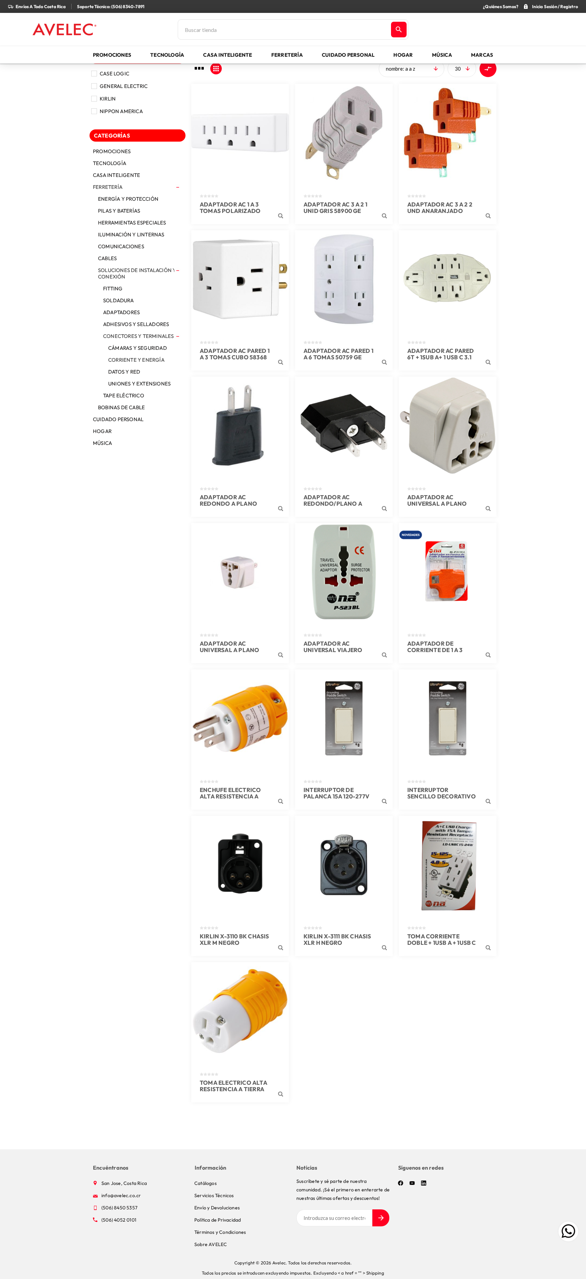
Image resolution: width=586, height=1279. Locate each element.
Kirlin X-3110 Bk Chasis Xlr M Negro (234, 939)
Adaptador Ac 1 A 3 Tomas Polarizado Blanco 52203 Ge (230, 211)
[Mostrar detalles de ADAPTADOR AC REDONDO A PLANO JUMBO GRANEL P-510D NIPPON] (240, 425)
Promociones (112, 151)
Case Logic (114, 73)
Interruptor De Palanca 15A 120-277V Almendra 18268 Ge (336, 796)
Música (102, 443)
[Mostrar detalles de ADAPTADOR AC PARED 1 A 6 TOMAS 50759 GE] (344, 279)
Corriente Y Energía (136, 360)
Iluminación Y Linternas (131, 234)
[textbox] (283, 29)
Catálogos (205, 1183)
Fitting (112, 288)
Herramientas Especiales (132, 222)
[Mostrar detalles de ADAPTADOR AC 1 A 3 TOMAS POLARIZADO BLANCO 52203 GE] (240, 133)
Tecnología (109, 163)
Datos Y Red (124, 371)
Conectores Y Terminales (138, 336)
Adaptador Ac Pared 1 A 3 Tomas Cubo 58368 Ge (235, 357)
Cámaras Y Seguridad (137, 348)
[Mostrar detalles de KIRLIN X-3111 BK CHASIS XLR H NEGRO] (344, 865)
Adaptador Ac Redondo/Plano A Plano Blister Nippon (338, 503)
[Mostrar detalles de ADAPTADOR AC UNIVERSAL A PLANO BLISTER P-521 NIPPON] (447, 425)
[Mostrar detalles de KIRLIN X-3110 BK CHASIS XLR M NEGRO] (240, 865)
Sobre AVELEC (210, 1244)
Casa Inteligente (116, 175)
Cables (107, 258)
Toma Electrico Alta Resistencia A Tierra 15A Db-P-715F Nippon (233, 1089)
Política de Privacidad (217, 1220)
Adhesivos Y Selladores (136, 324)
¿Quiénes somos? (500, 6)
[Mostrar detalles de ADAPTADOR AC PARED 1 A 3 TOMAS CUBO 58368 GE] (240, 279)
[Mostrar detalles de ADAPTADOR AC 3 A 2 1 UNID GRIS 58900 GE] (344, 133)
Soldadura (118, 300)
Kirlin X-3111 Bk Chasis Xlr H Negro (337, 939)
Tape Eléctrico (123, 395)
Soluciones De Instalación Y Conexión (137, 273)
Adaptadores (121, 312)
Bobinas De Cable (121, 407)
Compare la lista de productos (488, 68)
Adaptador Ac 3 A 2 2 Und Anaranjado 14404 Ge (439, 211)
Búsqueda (399, 29)
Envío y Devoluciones (217, 1208)
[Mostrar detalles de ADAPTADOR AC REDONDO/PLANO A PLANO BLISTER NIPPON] (344, 425)
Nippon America (121, 111)
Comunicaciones (121, 246)
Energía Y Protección (128, 199)
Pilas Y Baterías (119, 211)
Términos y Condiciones (220, 1232)
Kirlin (108, 98)
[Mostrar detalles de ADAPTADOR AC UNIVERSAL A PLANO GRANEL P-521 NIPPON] (240, 572)
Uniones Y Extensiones (139, 383)
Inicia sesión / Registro (555, 6)
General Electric (124, 86)
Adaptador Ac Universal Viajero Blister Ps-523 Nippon (338, 650)
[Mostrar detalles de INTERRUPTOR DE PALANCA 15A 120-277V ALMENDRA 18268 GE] (344, 718)
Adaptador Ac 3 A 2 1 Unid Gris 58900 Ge (335, 207)
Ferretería (107, 187)
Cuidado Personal (118, 419)
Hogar (102, 431)
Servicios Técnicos (214, 1195)
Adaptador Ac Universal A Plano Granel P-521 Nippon (232, 650)
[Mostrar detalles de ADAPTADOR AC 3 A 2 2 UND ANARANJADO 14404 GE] (447, 133)
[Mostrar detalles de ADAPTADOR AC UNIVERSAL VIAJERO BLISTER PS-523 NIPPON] (344, 572)
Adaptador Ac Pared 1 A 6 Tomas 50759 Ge (338, 354)
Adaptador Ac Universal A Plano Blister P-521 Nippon (439, 503)
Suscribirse (380, 1217)
